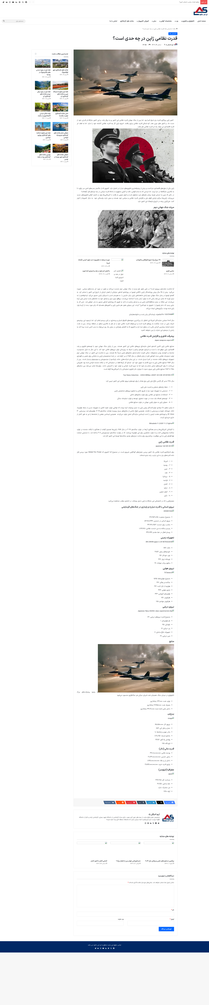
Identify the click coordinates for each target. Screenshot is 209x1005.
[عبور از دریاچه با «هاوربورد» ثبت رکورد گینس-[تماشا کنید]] (117, 262)
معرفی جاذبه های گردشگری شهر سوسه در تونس (61, 157)
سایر (154, 21)
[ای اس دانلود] (200, 11)
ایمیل (172, 919)
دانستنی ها (168, 29)
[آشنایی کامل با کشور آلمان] (92, 850)
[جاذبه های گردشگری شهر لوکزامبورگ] (60, 63)
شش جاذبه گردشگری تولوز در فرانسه (61, 114)
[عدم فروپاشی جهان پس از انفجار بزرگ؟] (125, 850)
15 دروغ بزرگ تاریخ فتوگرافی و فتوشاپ (148, 260)
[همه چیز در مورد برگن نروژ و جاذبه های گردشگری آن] (43, 85)
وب (177, 21)
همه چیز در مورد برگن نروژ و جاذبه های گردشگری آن (44, 94)
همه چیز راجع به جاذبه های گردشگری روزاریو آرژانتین (43, 135)
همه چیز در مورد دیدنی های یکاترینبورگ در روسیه (43, 72)
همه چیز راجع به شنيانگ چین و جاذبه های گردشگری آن (60, 94)
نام (172, 910)
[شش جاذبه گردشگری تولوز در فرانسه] (60, 107)
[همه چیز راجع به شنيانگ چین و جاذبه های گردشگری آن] (60, 85)
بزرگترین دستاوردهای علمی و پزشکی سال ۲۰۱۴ (159, 861)
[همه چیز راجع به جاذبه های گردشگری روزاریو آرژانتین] (43, 126)
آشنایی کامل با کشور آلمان (99, 861)
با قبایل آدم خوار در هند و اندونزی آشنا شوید (96, 271)
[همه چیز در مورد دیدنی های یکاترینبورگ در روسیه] (43, 63)
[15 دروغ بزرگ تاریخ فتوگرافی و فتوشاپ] (168, 262)
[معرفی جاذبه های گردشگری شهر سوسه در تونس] (60, 148)
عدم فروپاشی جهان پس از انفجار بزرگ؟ (128, 861)
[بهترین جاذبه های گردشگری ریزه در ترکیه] (43, 148)
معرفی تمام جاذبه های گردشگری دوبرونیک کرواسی (61, 135)
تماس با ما (113, 21)
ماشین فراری (170, 271)
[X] (153, 823)
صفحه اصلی (201, 21)
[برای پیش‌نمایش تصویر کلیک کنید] (133, 182)
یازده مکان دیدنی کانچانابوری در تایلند (44, 114)
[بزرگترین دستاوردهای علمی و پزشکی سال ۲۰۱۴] (159, 850)
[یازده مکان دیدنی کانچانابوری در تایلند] (43, 107)
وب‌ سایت (121, 919)
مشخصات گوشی (166, 21)
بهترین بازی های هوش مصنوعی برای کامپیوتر (185, 2)
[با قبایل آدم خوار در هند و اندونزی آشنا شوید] (117, 276)
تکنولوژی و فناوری (188, 21)
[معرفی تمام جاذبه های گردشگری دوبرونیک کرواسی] (60, 126)
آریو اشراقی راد (169, 45)
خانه (174, 29)
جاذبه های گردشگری (127, 21)
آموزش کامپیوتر (143, 21)
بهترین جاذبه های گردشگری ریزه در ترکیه (44, 156)
